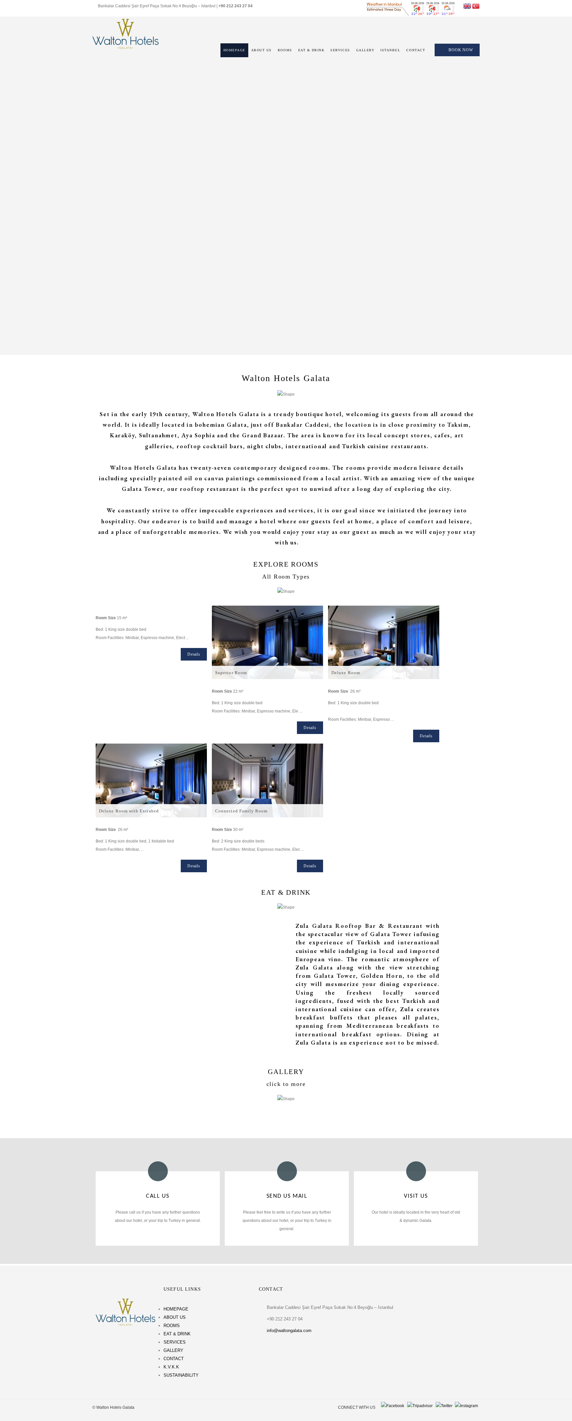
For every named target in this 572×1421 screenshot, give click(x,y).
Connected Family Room (241, 810)
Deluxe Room (345, 672)
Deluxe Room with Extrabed (129, 810)
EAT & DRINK (311, 50)
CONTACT (415, 50)
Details (193, 654)
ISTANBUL (390, 50)
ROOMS (285, 50)
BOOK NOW (461, 50)
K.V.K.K (171, 1366)
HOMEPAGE (234, 50)
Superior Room (231, 672)
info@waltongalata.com (289, 1330)
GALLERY (365, 50)
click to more (286, 1084)
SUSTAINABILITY (181, 1375)
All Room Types (286, 576)
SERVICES (340, 50)
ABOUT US (261, 50)
